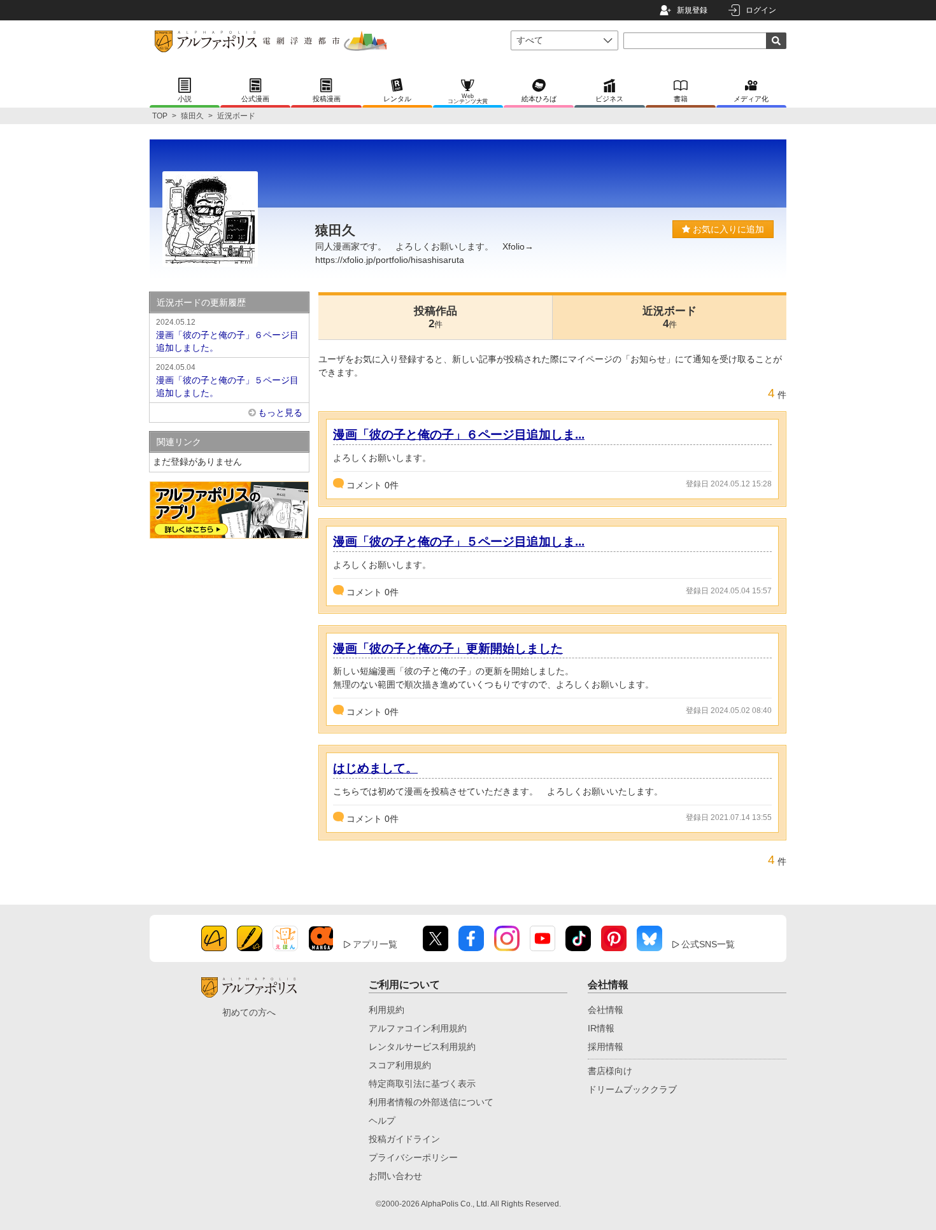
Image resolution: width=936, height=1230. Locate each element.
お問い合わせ (395, 1176)
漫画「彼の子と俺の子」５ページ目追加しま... (459, 541)
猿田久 (192, 115)
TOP (159, 115)
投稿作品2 (435, 317)
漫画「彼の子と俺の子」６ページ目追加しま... (459, 434)
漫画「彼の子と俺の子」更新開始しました (448, 648)
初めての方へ (249, 1012)
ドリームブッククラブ (632, 1089)
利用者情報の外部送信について (431, 1102)
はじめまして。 (375, 768)
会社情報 (605, 1010)
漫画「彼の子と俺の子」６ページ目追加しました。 (227, 335)
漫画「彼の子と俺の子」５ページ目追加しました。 (227, 380)
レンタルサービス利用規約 (422, 1047)
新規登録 (692, 10)
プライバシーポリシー (413, 1157)
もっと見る (280, 412)
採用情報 (605, 1047)
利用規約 (386, 1010)
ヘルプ (382, 1120)
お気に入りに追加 (727, 229)
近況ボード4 (669, 317)
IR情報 (601, 1028)
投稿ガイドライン (404, 1139)
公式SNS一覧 (708, 944)
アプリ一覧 (375, 944)
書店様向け (610, 1071)
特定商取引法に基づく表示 (422, 1083)
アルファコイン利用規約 (418, 1028)
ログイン (761, 10)
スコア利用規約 (400, 1065)
